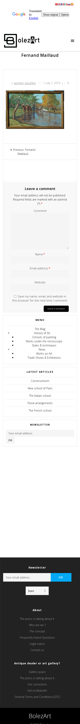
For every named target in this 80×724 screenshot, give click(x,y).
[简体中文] (56, 4)
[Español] (72, 4)
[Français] (62, 4)
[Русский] (68, 4)
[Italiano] (65, 4)
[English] (59, 4)
